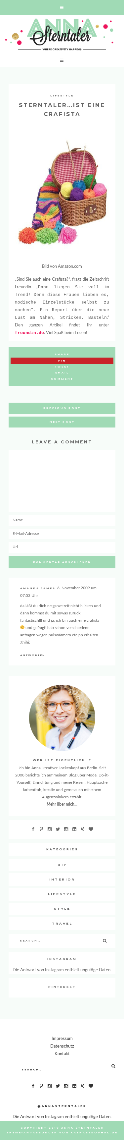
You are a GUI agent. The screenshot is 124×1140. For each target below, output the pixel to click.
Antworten (32, 655)
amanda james (38, 588)
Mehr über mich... (62, 804)
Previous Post (62, 408)
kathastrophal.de (94, 1132)
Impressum (62, 1039)
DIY (62, 865)
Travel (62, 923)
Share (62, 354)
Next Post (62, 422)
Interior (62, 879)
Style (62, 908)
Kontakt (62, 1054)
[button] (62, 7)
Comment (62, 378)
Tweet (62, 366)
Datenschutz (62, 1046)
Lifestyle (62, 95)
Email (62, 372)
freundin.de (29, 332)
